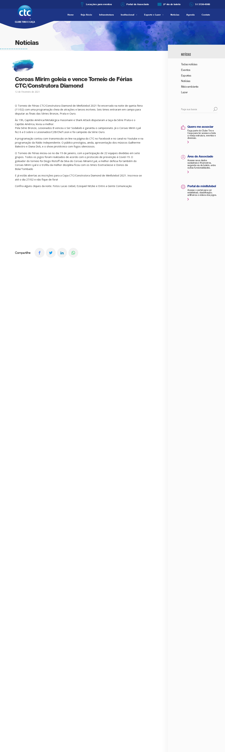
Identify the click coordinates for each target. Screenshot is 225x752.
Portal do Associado (137, 4)
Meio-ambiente (189, 86)
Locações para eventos (99, 4)
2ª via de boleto (172, 4)
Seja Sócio (86, 14)
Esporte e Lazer (152, 14)
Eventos (185, 70)
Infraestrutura (106, 14)
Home (71, 14)
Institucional (127, 14)
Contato (206, 14)
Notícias (175, 14)
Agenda (190, 14)
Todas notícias (189, 64)
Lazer (184, 92)
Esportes (186, 75)
